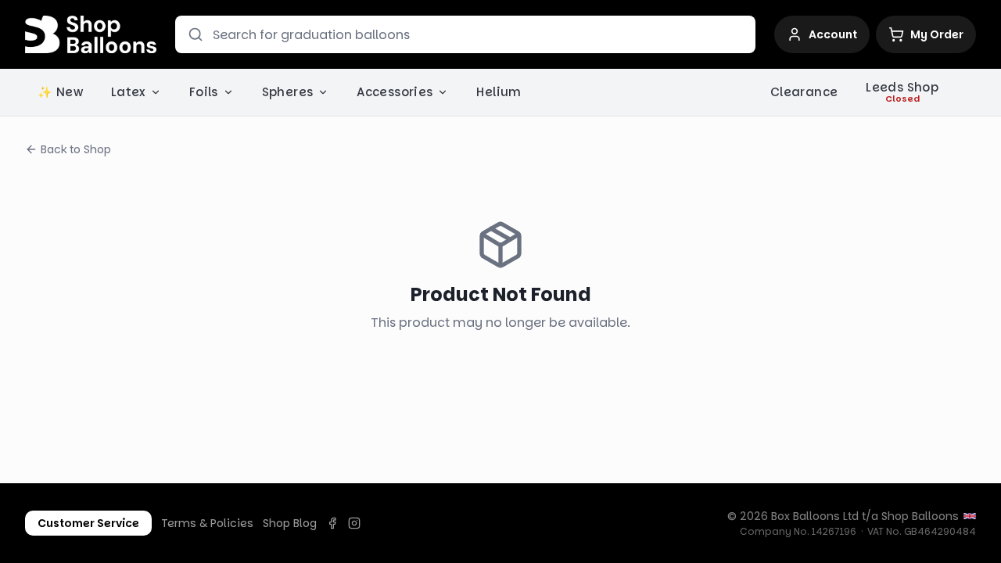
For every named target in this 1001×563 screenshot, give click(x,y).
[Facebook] (332, 523)
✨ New (60, 92)
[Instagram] (354, 523)
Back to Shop (76, 149)
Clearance (804, 92)
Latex (128, 92)
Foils (203, 92)
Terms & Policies (207, 523)
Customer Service (88, 523)
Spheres (288, 92)
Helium (498, 92)
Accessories (394, 92)
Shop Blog (290, 523)
